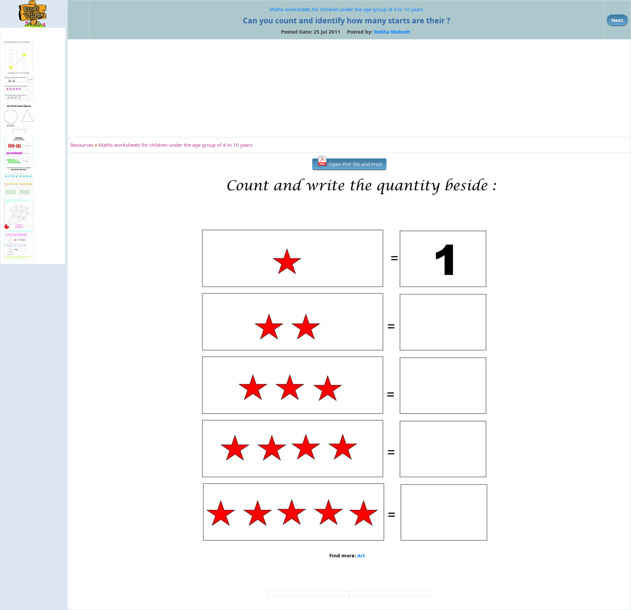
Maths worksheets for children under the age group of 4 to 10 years (346, 9)
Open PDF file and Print (354, 164)
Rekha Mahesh (392, 31)
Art (361, 555)
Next (617, 20)
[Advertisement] (349, 88)
